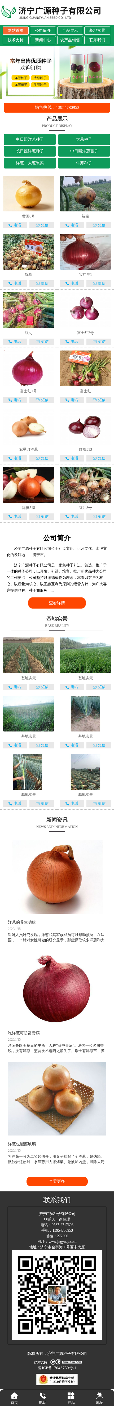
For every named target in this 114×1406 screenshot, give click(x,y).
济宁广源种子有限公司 (67, 1353)
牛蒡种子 (84, 163)
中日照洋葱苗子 (84, 151)
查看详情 (57, 603)
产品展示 (70, 30)
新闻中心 (43, 40)
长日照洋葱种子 (30, 151)
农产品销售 (70, 40)
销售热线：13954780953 (57, 107)
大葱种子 (84, 139)
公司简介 (43, 30)
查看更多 (57, 1181)
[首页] (14, 1395)
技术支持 (16, 40)
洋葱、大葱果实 (30, 163)
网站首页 (16, 30)
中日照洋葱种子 (30, 139)
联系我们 (97, 40)
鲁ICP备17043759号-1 (57, 1368)
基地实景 (97, 30)
